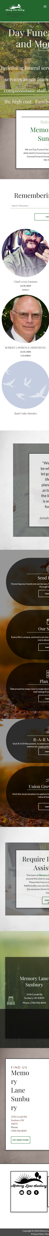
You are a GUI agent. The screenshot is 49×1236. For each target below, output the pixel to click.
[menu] (45, 6)
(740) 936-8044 (38, 1002)
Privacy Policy (37, 1234)
